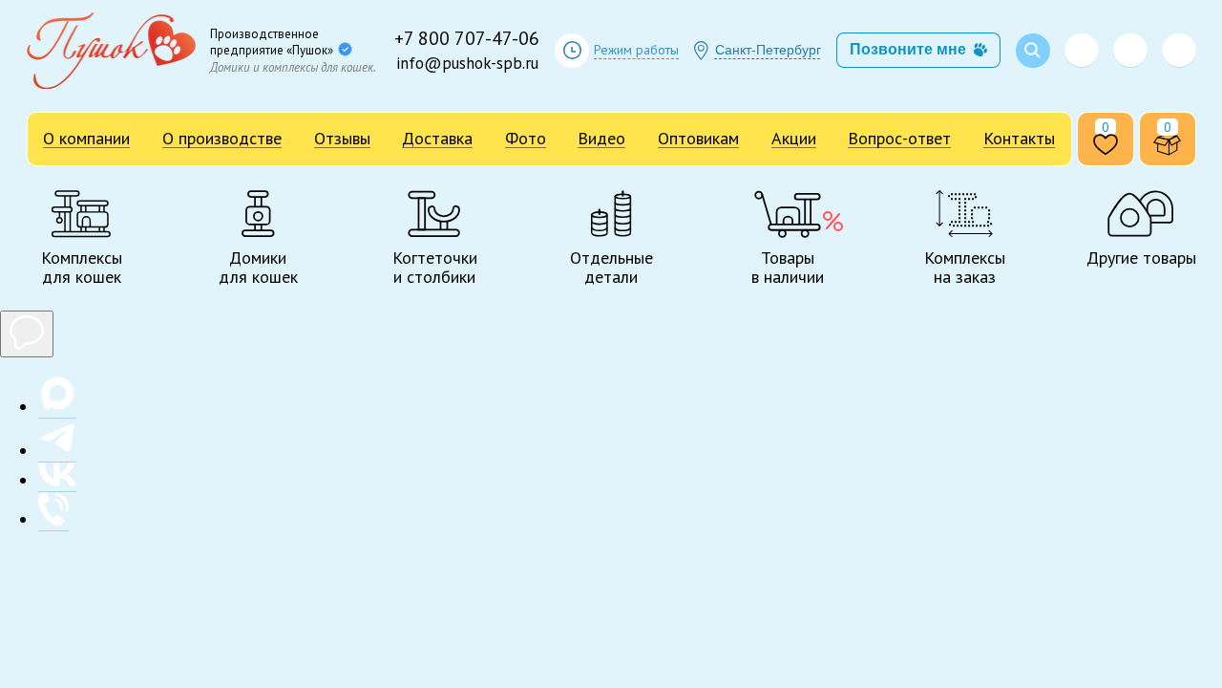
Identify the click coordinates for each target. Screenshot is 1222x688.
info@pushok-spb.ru (467, 63)
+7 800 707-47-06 (466, 38)
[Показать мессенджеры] (26, 334)
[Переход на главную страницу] (111, 51)
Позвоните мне (908, 49)
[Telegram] (1130, 50)
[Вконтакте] (1179, 50)
